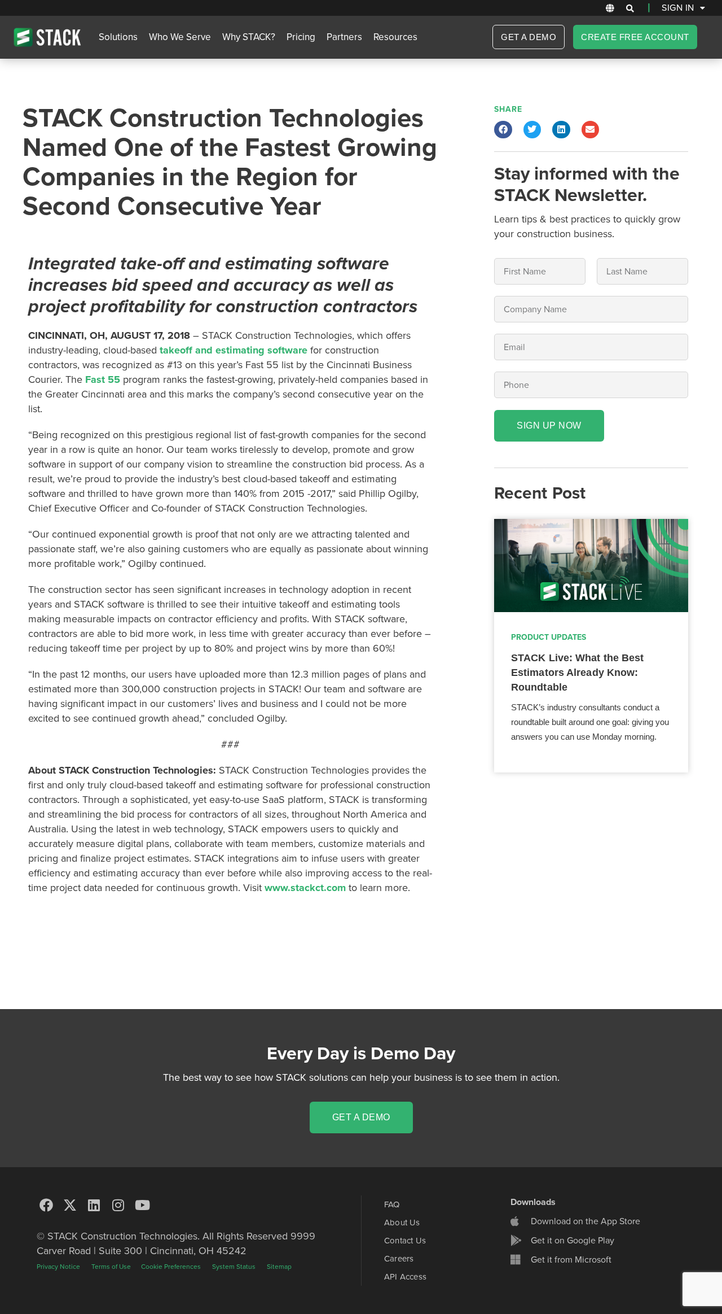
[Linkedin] (94, 1205)
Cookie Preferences (171, 1267)
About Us (402, 1222)
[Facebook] (46, 1205)
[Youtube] (142, 1205)
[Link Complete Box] (591, 645)
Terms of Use (112, 1267)
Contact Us (405, 1241)
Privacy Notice (58, 1267)
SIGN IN (678, 8)
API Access (405, 1277)
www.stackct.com (305, 887)
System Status (234, 1267)
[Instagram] (118, 1205)
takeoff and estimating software (233, 350)
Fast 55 (102, 379)
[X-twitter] (70, 1205)
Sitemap (279, 1267)
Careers (398, 1259)
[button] (630, 8)
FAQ (392, 1204)
